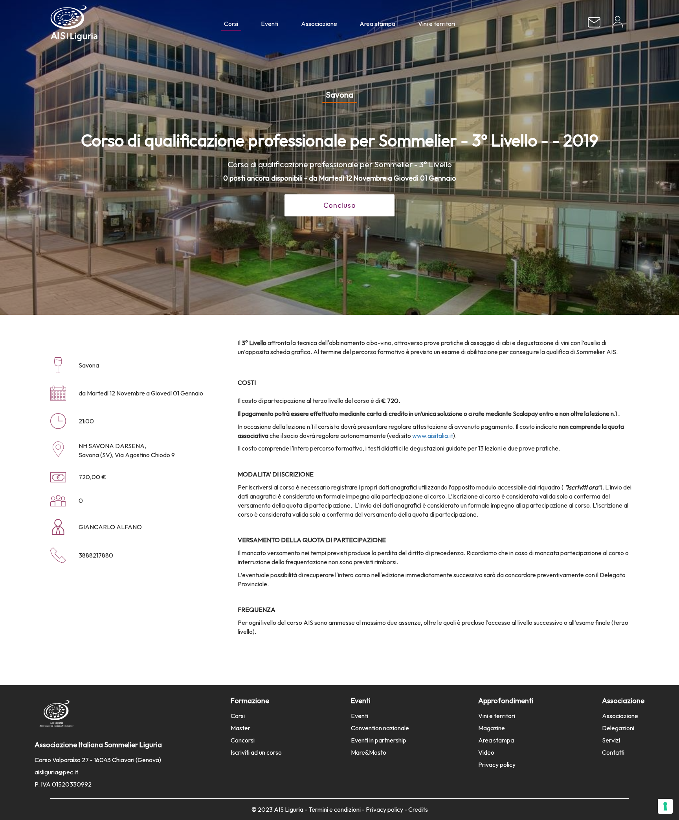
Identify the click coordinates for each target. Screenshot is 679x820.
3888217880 (96, 555)
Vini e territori (436, 24)
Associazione (319, 24)
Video (486, 752)
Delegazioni (618, 728)
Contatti (613, 752)
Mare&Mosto (368, 752)
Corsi (231, 24)
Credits (418, 809)
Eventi (269, 24)
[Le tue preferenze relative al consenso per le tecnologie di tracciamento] (665, 806)
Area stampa (377, 24)
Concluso (339, 205)
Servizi (611, 740)
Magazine (491, 728)
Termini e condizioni (334, 809)
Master (240, 728)
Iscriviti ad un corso (256, 752)
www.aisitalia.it (432, 436)
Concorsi (243, 740)
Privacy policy (497, 764)
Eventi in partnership (378, 740)
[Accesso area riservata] (618, 24)
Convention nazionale (380, 728)
